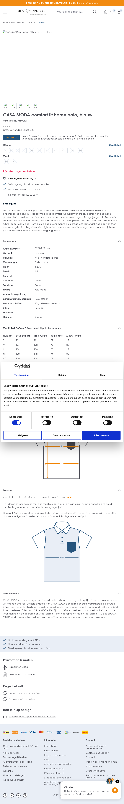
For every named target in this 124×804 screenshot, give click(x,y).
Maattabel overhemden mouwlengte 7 (57, 783)
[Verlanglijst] (110, 12)
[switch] (46, 422)
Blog (46, 759)
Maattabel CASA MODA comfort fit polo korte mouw (32, 328)
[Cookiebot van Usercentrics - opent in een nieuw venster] (16, 366)
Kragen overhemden (55, 755)
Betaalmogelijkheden (15, 757)
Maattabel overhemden (57, 777)
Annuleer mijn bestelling (22, 699)
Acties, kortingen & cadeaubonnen (96, 747)
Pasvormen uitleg (18, 666)
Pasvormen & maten (18, 660)
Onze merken (51, 750)
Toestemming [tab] (21, 375)
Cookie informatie (54, 768)
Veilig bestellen (11, 752)
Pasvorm (7, 490)
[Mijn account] (103, 12)
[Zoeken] (94, 12)
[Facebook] (5, 795)
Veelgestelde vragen (97, 752)
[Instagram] (25, 795)
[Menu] (5, 12)
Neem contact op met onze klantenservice (32, 716)
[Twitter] (12, 795)
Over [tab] (102, 375)
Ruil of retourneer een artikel (24, 693)
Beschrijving (9, 203)
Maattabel (115, 145)
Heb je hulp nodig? (17, 710)
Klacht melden (94, 766)
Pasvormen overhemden (22, 674)
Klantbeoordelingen (14, 775)
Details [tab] (62, 375)
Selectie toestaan (62, 435)
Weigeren (23, 435)
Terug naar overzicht (15, 22)
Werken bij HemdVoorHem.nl (101, 761)
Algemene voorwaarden (58, 764)
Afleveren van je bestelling (17, 761)
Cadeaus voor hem (13, 779)
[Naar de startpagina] (32, 12)
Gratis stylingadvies (96, 770)
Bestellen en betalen (14, 740)
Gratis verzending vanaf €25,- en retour (20, 747)
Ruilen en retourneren (15, 766)
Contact (90, 740)
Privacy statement (54, 773)
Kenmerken (9, 241)
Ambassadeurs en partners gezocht (100, 776)
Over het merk (11, 593)
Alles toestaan (101, 435)
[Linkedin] (18, 795)
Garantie (8, 770)
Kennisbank (50, 746)
